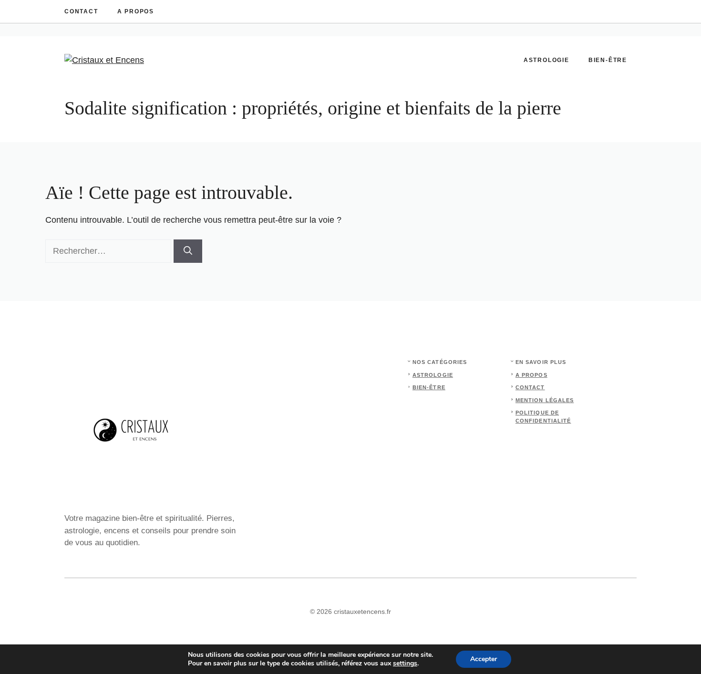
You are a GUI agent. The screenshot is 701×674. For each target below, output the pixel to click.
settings (405, 663)
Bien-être (607, 60)
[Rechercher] (188, 251)
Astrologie (546, 60)
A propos (135, 11)
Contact (81, 11)
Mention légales (544, 400)
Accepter (483, 659)
